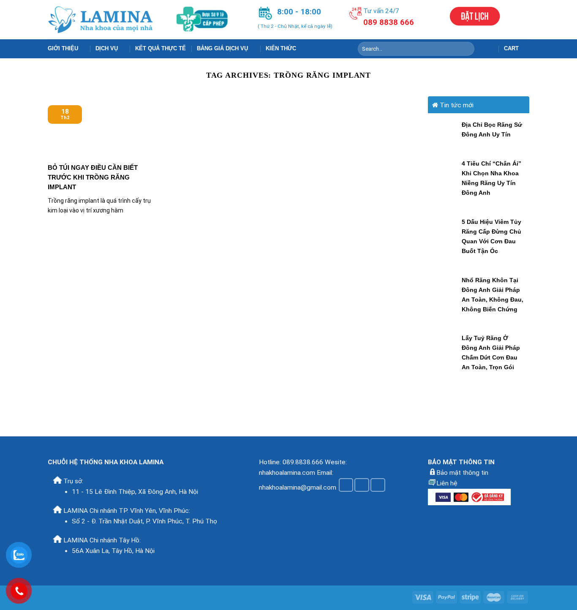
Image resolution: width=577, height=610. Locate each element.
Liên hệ (446, 483)
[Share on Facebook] (346, 485)
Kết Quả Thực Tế (160, 48)
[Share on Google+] (377, 485)
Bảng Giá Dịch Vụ (222, 48)
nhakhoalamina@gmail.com (297, 487)
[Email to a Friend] (361, 485)
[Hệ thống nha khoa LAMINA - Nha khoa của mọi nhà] (101, 19)
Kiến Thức (281, 48)
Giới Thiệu (63, 48)
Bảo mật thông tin (462, 473)
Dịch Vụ (106, 48)
